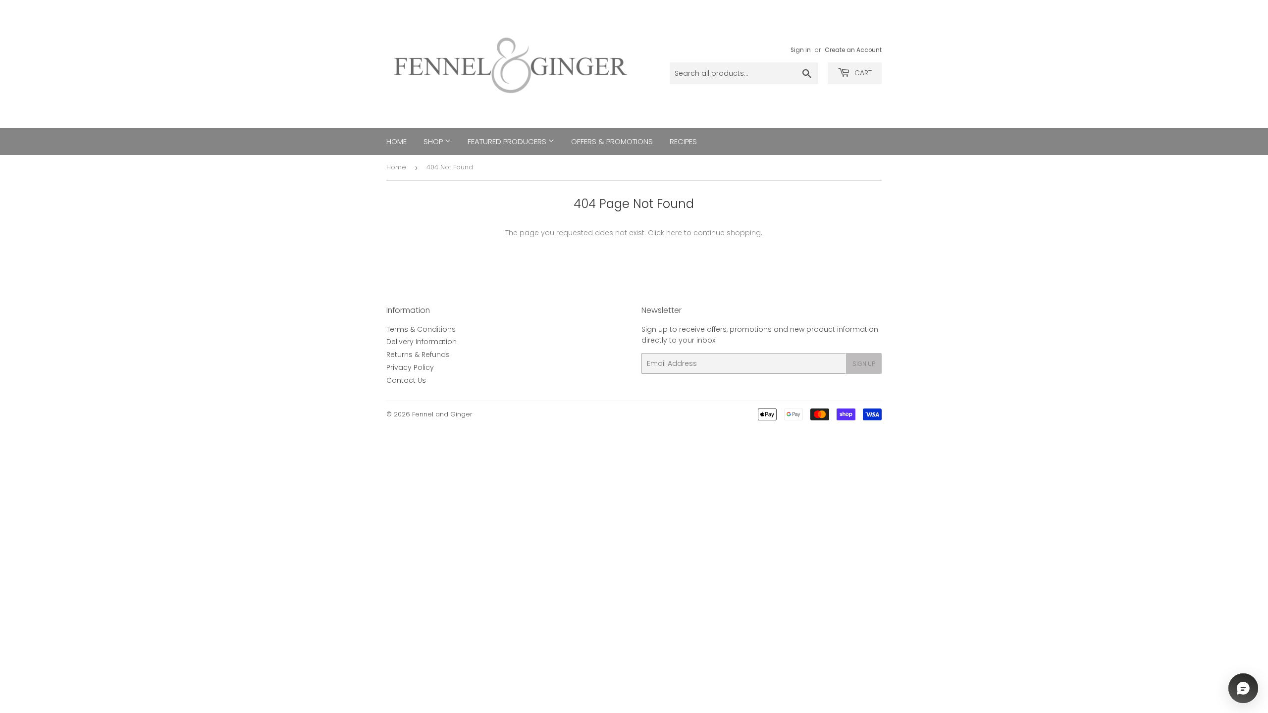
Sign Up (863, 363)
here (674, 233)
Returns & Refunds (418, 354)
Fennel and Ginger (442, 414)
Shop (434, 141)
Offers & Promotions (612, 141)
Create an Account (853, 50)
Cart (862, 73)
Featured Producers (508, 141)
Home (396, 141)
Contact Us (406, 380)
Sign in (801, 50)
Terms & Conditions (421, 329)
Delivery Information (421, 342)
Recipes (683, 141)
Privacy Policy (410, 367)
